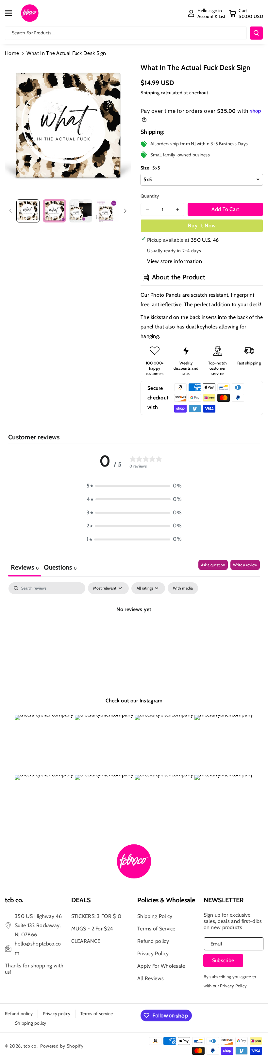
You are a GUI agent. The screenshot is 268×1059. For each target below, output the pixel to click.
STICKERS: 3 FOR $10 (96, 916)
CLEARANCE (86, 941)
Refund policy (153, 941)
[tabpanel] (134, 631)
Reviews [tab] (25, 567)
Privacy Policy (153, 953)
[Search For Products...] (256, 33)
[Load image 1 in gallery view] (28, 210)
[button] (12, 13)
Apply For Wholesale (161, 966)
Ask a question (213, 564)
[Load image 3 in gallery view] (80, 210)
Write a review (245, 564)
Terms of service (96, 1013)
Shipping (150, 93)
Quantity (150, 196)
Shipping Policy (155, 916)
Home (12, 53)
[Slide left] (10, 210)
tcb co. (31, 1046)
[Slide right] (125, 210)
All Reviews (150, 978)
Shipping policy (30, 1023)
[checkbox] (183, 588)
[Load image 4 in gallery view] (107, 210)
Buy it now (202, 225)
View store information (174, 261)
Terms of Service (156, 929)
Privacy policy (56, 1013)
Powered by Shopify (62, 1046)
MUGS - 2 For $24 (92, 929)
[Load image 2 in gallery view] (54, 210)
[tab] (60, 568)
